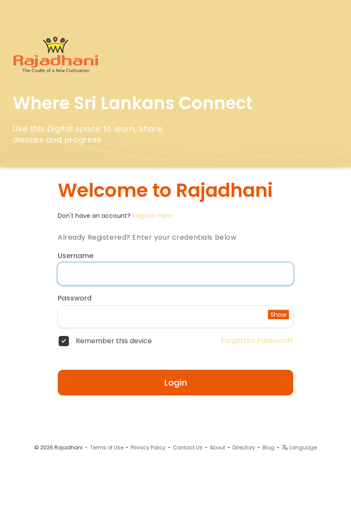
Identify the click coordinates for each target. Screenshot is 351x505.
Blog (268, 447)
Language (302, 447)
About (217, 447)
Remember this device (114, 341)
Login (175, 383)
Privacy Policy (148, 447)
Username (75, 256)
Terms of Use (106, 447)
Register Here (152, 215)
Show (278, 314)
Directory (243, 447)
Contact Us (187, 447)
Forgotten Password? (257, 340)
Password (75, 298)
